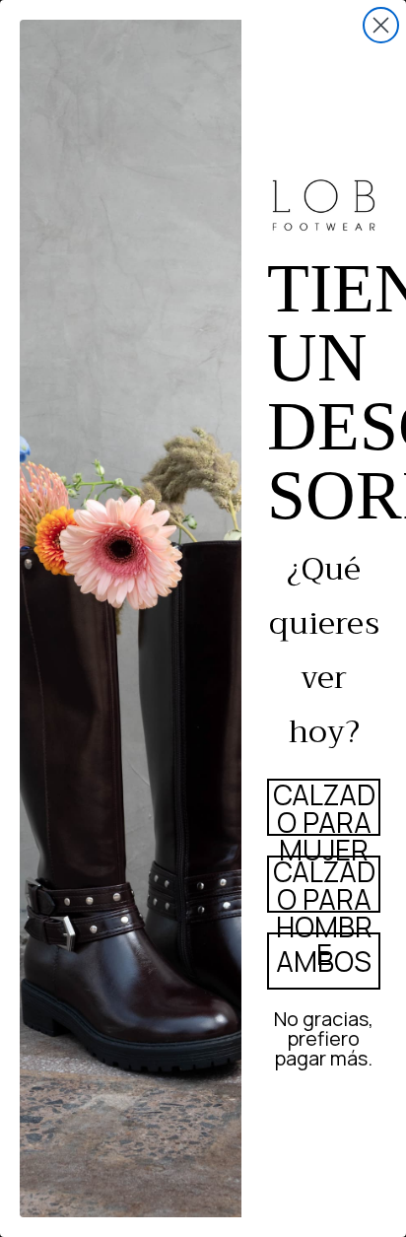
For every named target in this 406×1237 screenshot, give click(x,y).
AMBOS (324, 961)
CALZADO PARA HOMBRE (324, 884)
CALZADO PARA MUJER (324, 807)
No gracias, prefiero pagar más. (323, 1036)
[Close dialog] (381, 25)
